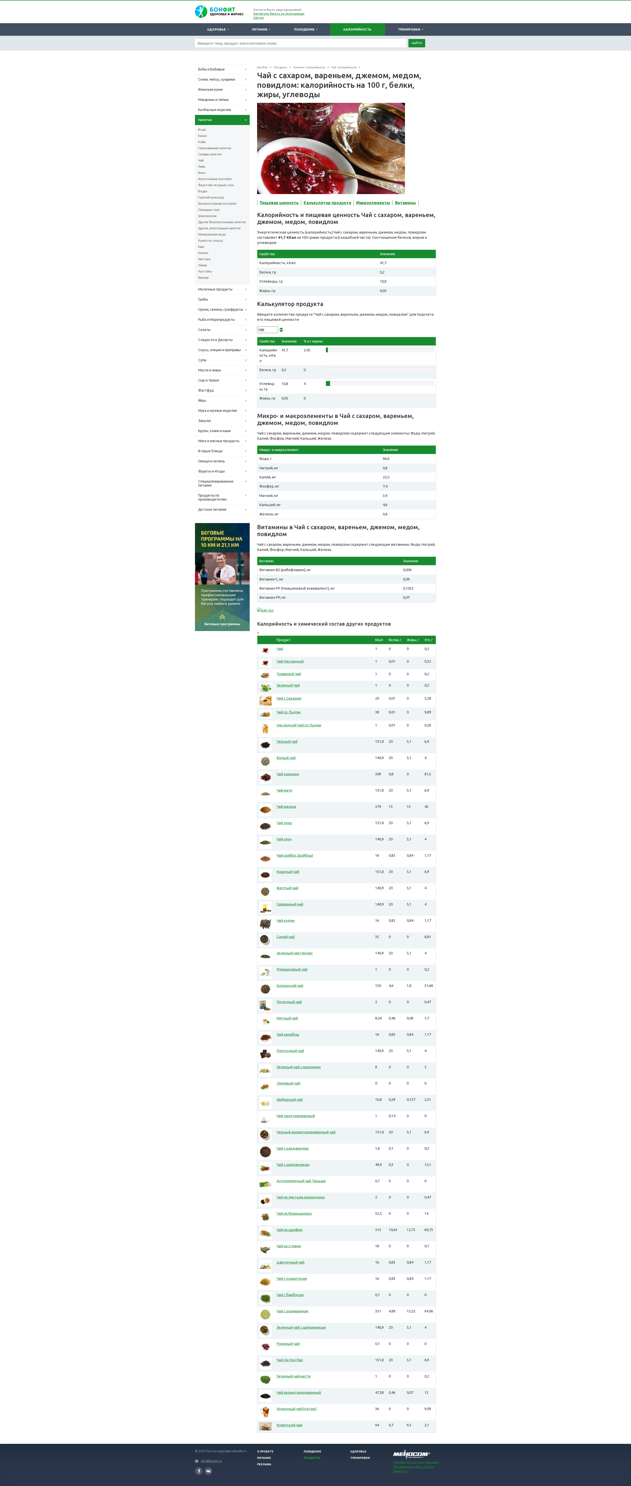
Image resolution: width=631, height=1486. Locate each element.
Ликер (202, 265)
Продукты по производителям (212, 497)
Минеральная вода (212, 234)
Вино (202, 172)
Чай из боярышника (294, 1213)
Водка (202, 191)
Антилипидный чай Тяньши (301, 1181)
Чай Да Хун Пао (290, 1360)
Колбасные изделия (214, 110)
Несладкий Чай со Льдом (299, 725)
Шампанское (207, 215)
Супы (202, 360)
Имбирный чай (290, 1099)
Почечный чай (289, 1002)
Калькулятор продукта (327, 202)
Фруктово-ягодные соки (216, 185)
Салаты (204, 330)
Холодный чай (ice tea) (296, 1409)
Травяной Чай (289, 674)
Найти (417, 43)
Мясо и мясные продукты (218, 441)
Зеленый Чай (288, 685)
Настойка (205, 271)
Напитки (205, 120)
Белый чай (286, 758)
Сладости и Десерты (215, 340)
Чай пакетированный (296, 1116)
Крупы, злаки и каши (214, 431)
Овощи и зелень (211, 461)
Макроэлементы (373, 202)
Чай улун (284, 839)
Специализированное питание (215, 483)
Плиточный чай (290, 1051)
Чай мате (284, 790)
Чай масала (286, 806)
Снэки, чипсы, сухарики (216, 79)
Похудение (305, 29)
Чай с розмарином (292, 1311)
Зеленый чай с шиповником (301, 1327)
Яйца (202, 400)
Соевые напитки (210, 154)
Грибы (203, 299)
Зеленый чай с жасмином (299, 1067)
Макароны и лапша (213, 100)
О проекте (265, 1451)
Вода (202, 129)
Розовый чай (288, 1343)
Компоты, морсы (210, 240)
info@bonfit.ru (211, 1461)
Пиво (201, 166)
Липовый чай (288, 1083)
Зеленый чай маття (294, 1376)
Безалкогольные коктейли (217, 203)
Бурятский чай (289, 1425)
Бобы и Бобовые (211, 69)
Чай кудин (286, 920)
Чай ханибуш (288, 1034)
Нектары (204, 259)
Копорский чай (290, 985)
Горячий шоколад (211, 197)
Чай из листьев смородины (301, 1197)
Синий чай (286, 937)
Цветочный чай (290, 1262)
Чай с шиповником (293, 1164)
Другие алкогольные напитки (219, 228)
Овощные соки (209, 209)
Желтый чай (287, 888)
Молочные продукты (215, 289)
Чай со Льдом (288, 712)
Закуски (204, 421)
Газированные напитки (214, 148)
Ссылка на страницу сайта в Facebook (199, 1471)
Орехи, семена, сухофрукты (220, 309)
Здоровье (217, 29)
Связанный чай (290, 904)
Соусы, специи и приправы (219, 350)
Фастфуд (206, 390)
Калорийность (357, 29)
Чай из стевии (289, 1246)
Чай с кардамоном (293, 1148)
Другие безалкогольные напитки (222, 222)
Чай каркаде (288, 774)
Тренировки (410, 29)
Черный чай (287, 741)
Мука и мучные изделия (217, 411)
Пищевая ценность (279, 202)
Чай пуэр (284, 823)
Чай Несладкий (290, 661)
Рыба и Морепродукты (216, 320)
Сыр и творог (209, 380)
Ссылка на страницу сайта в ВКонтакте (208, 1471)
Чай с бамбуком (290, 1295)
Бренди (203, 277)
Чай (201, 160)
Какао (202, 135)
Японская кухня (210, 89)
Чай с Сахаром (289, 698)
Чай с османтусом (292, 1278)
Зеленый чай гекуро (295, 953)
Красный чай (288, 872)
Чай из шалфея (289, 1230)
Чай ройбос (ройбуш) (295, 855)
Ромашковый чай (292, 969)
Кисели (203, 252)
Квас (201, 246)
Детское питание (212, 509)
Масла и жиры (209, 370)
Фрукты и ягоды (211, 471)
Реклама (264, 1464)
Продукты (312, 1457)
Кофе (202, 142)
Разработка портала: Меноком (416, 1462)
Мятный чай (287, 1018)
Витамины (405, 202)
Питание (260, 29)
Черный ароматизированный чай (306, 1132)
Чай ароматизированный (299, 1392)
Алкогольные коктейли (215, 179)
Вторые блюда (210, 451)
